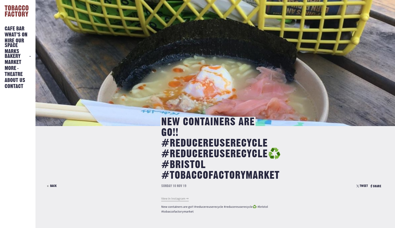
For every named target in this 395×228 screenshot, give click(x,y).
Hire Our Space (14, 43)
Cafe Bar (14, 28)
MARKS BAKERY (13, 54)
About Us (15, 80)
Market (13, 62)
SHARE (377, 186)
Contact (14, 86)
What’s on (16, 34)
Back (53, 186)
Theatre (14, 74)
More (10, 68)
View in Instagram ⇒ (175, 198)
